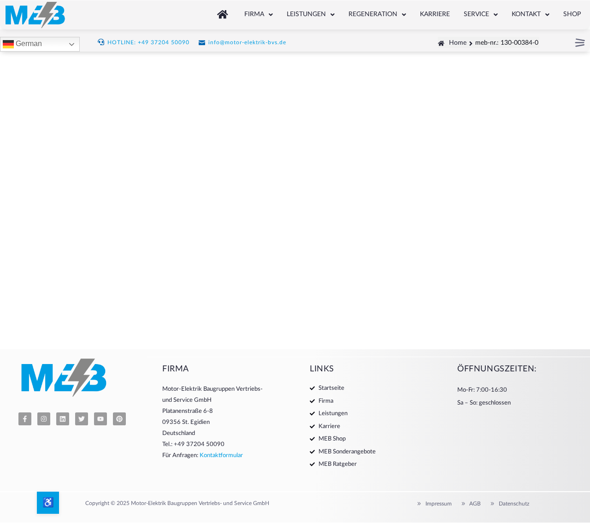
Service (476, 14)
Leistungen (306, 14)
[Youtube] (100, 418)
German (28, 44)
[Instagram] (43, 418)
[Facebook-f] (24, 418)
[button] (258, 14)
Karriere (435, 14)
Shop (572, 14)
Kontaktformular (221, 455)
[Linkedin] (62, 418)
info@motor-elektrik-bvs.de (247, 42)
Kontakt (526, 14)
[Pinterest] (119, 418)
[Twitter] (81, 418)
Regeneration (372, 14)
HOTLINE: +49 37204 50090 (148, 42)
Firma (254, 14)
